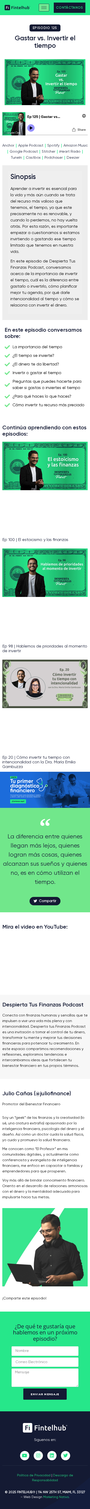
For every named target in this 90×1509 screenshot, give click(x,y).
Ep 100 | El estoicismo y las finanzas (35, 540)
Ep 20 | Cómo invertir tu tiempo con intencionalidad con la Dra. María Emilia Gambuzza (38, 762)
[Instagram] (38, 1455)
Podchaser (54, 158)
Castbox (33, 158)
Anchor (8, 146)
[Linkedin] (52, 1455)
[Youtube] (24, 1455)
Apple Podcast (30, 146)
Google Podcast (24, 152)
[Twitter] (65, 1455)
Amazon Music (75, 146)
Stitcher (48, 152)
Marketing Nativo (56, 1497)
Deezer (73, 158)
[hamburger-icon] (44, 7)
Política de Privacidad (34, 1475)
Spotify (53, 146)
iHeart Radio (70, 152)
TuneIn (16, 158)
